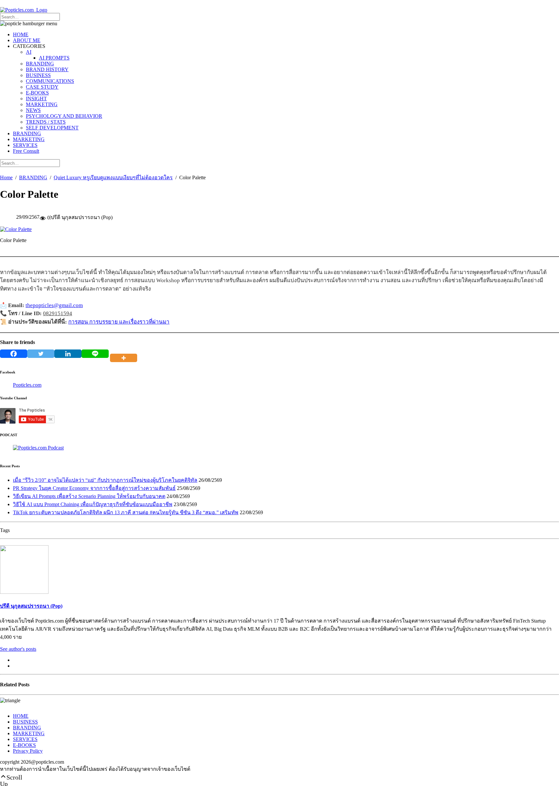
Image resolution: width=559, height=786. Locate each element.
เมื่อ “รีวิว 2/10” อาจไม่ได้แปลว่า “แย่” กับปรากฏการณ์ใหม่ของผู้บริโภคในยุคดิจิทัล (105, 480)
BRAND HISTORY (47, 69)
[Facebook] (13, 353)
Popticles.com (27, 385)
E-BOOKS (37, 92)
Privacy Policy (28, 751)
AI (28, 52)
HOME (20, 34)
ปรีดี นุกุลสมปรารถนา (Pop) (31, 606)
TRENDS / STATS (46, 122)
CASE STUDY (42, 87)
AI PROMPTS (54, 58)
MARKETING (42, 104)
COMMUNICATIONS (50, 81)
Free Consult (26, 151)
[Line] (95, 353)
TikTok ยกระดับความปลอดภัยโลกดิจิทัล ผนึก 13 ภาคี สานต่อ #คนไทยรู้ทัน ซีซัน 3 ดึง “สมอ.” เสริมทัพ (125, 512)
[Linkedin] (68, 353)
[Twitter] (40, 353)
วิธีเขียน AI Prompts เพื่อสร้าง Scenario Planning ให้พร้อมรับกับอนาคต (89, 496)
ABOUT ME (26, 40)
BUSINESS (38, 75)
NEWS (33, 110)
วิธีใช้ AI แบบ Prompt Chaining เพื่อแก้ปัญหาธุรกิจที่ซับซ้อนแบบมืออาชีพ (92, 504)
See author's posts (18, 649)
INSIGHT (36, 98)
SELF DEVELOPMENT (52, 127)
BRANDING (40, 63)
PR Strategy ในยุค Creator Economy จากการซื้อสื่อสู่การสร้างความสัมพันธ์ (94, 488)
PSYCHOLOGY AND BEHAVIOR (64, 116)
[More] (125, 353)
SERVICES (25, 145)
